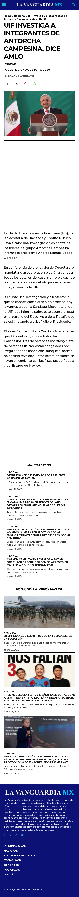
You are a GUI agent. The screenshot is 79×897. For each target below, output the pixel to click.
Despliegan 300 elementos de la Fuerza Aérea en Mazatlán (36, 477)
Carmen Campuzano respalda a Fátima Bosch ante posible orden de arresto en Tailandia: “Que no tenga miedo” (37, 562)
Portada (12, 526)
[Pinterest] (25, 84)
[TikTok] (16, 835)
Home (8, 16)
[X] (16, 84)
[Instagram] (10, 835)
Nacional (20, 16)
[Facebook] (8, 84)
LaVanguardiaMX (21, 75)
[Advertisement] (39, 182)
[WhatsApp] (34, 84)
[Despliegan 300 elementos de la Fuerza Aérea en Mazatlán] (39, 612)
